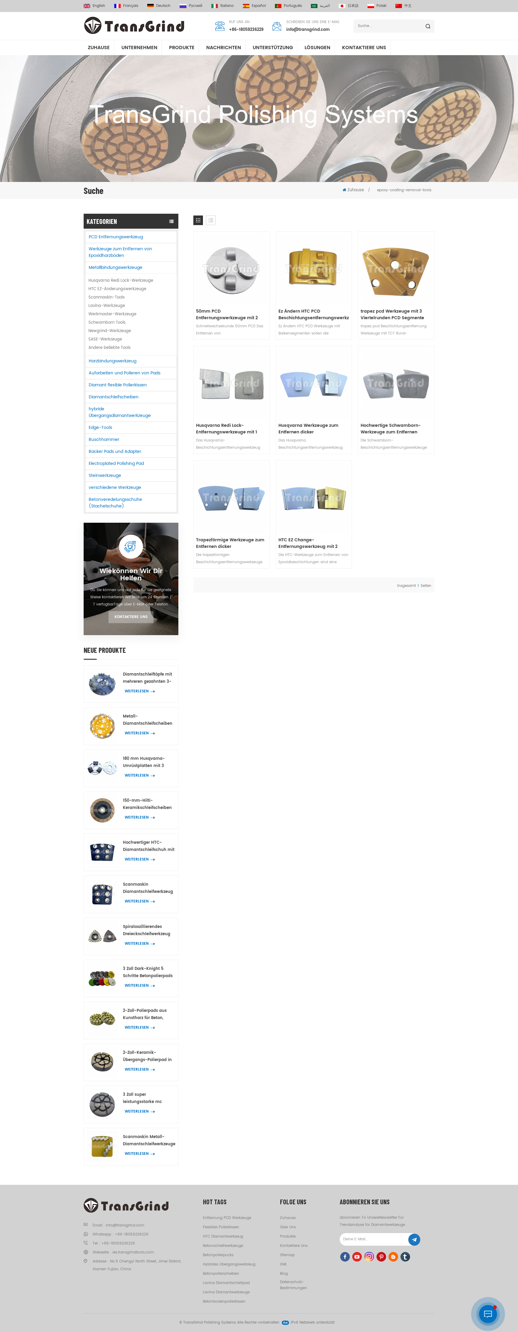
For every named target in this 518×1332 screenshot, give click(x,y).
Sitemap (287, 1255)
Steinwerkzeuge (105, 475)
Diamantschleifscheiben (113, 397)
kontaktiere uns (364, 48)
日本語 (353, 6)
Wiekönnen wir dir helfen (131, 575)
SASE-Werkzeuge (105, 339)
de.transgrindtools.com (133, 1252)
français (130, 6)
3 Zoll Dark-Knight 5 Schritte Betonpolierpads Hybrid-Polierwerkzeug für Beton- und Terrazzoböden (148, 973)
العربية (325, 6)
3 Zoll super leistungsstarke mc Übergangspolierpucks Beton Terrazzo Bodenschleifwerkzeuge (146, 1099)
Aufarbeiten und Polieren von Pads (124, 373)
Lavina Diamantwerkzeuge (226, 1292)
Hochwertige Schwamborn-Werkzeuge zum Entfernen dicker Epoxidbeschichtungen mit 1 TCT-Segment (392, 429)
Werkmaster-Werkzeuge (112, 314)
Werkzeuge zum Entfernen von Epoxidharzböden (120, 252)
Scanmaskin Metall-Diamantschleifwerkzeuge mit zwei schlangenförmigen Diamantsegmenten (149, 1141)
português (293, 6)
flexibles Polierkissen (221, 1227)
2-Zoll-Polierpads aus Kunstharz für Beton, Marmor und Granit (145, 1015)
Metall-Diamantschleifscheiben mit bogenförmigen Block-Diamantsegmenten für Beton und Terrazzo (147, 720)
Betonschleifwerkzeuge (223, 1246)
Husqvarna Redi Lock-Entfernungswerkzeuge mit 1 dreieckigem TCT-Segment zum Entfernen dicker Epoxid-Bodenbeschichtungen (231, 429)
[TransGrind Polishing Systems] (134, 25)
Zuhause (99, 48)
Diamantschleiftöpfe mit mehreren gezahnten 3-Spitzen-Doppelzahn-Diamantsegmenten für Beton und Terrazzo (147, 678)
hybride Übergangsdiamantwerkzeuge (120, 412)
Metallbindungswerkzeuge (115, 267)
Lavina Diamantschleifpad (226, 1283)
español (259, 6)
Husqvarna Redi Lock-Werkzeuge (120, 281)
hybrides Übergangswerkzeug (229, 1264)
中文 (408, 6)
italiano (227, 6)
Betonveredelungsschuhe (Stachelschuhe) (115, 503)
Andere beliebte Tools (109, 348)
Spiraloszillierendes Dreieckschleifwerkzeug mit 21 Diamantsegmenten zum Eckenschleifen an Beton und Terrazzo (148, 931)
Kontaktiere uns (131, 617)
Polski (381, 6)
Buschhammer (104, 439)
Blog (284, 1274)
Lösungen (317, 48)
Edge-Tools (100, 427)
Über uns (288, 1227)
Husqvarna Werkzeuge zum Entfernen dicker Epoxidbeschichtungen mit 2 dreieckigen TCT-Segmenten (309, 429)
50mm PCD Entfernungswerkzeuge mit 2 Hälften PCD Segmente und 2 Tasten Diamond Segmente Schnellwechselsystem (227, 314)
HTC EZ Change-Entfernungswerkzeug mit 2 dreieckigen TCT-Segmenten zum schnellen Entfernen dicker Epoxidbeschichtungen (312, 543)
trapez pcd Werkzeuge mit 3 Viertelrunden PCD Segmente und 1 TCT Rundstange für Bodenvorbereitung (392, 314)
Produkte (182, 48)
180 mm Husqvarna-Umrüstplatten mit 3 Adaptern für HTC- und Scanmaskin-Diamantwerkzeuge (146, 763)
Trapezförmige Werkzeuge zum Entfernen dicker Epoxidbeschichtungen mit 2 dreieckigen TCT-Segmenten (230, 543)
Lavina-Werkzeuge (106, 306)
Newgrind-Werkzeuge (109, 331)
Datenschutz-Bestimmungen (293, 1285)
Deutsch (163, 6)
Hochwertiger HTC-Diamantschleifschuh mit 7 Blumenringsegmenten (148, 847)
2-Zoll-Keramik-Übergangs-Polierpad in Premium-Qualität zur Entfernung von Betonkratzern (147, 1057)
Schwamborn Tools (107, 323)
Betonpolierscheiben (221, 1274)
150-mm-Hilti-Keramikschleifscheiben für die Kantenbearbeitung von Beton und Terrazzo (147, 805)
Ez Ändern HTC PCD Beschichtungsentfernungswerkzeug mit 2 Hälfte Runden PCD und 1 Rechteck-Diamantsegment (314, 314)
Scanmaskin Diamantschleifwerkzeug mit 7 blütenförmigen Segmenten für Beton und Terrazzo (149, 889)
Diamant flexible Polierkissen (118, 385)
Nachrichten (223, 48)
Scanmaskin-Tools (106, 297)
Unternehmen (139, 48)
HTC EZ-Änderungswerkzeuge (117, 289)
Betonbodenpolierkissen (224, 1301)
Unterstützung (273, 48)
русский (195, 6)
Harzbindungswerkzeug (112, 361)
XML (283, 1264)
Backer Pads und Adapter (115, 451)
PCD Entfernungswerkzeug (116, 236)
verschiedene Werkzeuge (115, 487)
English (99, 6)
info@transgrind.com (308, 30)
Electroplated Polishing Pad (116, 463)
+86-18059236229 (246, 30)
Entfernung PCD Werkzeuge (227, 1218)
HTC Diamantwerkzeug (223, 1236)
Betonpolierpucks (218, 1255)
